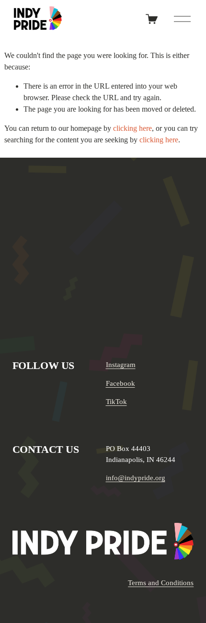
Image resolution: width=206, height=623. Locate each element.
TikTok (116, 401)
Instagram (121, 365)
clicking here (132, 128)
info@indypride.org (135, 478)
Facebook (120, 383)
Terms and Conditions (161, 583)
